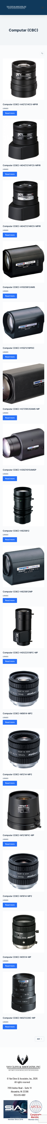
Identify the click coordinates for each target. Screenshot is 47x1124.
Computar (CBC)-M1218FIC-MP (18, 835)
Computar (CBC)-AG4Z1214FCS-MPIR (21, 165)
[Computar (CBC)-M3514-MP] (23, 932)
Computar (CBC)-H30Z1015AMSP (19, 470)
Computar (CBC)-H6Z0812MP (18, 591)
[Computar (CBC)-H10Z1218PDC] (23, 323)
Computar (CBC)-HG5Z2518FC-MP (20, 652)
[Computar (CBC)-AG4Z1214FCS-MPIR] (23, 140)
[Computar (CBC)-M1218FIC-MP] (23, 810)
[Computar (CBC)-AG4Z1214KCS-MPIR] (23, 201)
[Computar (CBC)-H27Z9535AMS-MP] (23, 383)
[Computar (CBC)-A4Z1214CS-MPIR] (23, 79)
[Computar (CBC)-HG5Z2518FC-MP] (23, 627)
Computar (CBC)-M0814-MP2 (17, 713)
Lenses (5, 108)
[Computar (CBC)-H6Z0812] (23, 505)
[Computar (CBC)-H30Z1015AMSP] (23, 444)
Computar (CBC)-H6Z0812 (16, 531)
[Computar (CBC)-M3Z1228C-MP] (23, 992)
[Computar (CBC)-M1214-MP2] (23, 749)
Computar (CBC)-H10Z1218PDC (18, 348)
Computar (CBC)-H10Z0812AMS (19, 287)
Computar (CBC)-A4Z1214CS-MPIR (20, 104)
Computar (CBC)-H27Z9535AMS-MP (21, 409)
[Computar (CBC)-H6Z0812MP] (23, 566)
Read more (10, 113)
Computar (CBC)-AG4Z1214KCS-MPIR (22, 226)
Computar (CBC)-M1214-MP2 (17, 774)
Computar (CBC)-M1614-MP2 (17, 896)
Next (38, 1039)
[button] (43, 8)
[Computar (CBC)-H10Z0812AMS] (23, 262)
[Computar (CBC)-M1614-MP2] (23, 871)
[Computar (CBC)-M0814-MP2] (23, 688)
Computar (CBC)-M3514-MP (17, 957)
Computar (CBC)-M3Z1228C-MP (19, 1018)
